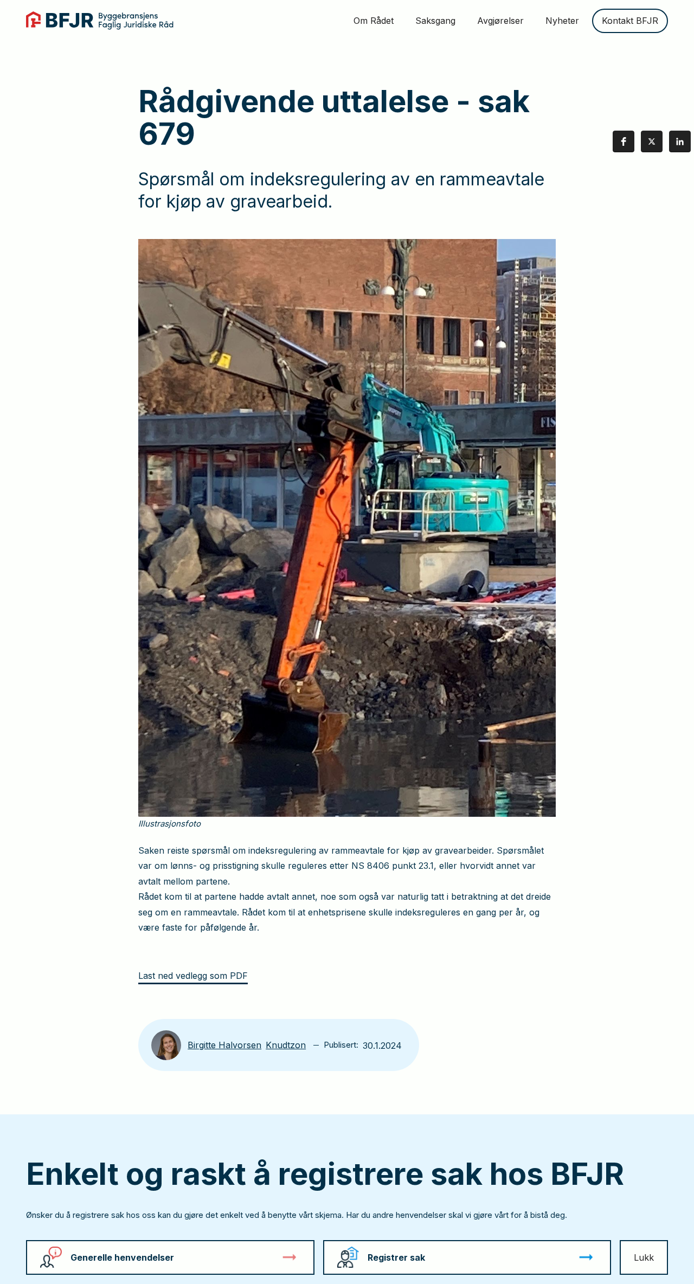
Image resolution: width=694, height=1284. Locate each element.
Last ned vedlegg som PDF (193, 975)
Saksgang (435, 20)
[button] (623, 141)
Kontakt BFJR (630, 20)
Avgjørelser (500, 20)
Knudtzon (286, 1045)
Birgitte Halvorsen (224, 1045)
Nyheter (562, 20)
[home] (100, 20)
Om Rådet (374, 20)
